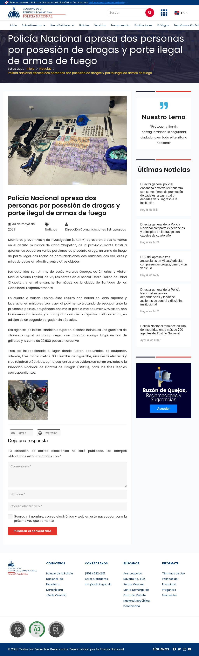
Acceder (163, 409)
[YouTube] (189, 649)
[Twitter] (179, 649)
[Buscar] (149, 12)
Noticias (51, 229)
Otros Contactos (96, 579)
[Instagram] (184, 649)
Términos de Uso (173, 573)
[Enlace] (37, 12)
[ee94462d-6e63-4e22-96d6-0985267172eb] (28, 400)
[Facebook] (174, 649)
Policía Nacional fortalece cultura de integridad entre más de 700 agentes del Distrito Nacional (163, 329)
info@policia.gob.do (98, 584)
